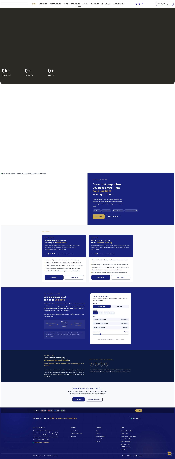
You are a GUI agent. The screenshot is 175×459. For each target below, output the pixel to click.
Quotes (85, 4)
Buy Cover (95, 4)
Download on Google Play (42, 442)
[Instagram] (139, 4)
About (97, 431)
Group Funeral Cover (71, 4)
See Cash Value (113, 216)
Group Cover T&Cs (126, 441)
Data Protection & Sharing (128, 436)
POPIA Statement (126, 447)
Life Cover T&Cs (125, 444)
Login (139, 410)
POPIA (123, 456)
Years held (96, 331)
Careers (98, 433)
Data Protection (138, 456)
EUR (57, 410)
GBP (50, 410)
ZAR (63, 410)
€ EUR (106, 313)
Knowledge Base (119, 4)
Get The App (136, 418)
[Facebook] (136, 4)
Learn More (54, 277)
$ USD (95, 313)
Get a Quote (99, 216)
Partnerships (99, 439)
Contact (98, 441)
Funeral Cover (55, 4)
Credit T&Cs (124, 433)
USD (43, 410)
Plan (94, 316)
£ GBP (100, 313)
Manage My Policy (94, 399)
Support (79, 6)
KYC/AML (123, 449)
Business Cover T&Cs (127, 431)
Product (95, 303)
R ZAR (112, 313)
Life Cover (43, 4)
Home (34, 4)
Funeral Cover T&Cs (126, 439)
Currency (95, 310)
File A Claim (106, 4)
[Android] (142, 4)
